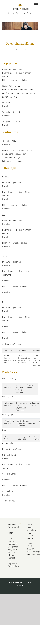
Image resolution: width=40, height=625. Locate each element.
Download (6, 106)
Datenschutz (10, 566)
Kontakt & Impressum (10, 561)
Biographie (10, 549)
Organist (10, 13)
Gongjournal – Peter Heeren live (10, 533)
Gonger (30, 13)
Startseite (10, 524)
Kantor (10, 541)
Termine (10, 552)
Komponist (20, 13)
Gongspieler (10, 547)
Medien (10, 555)
